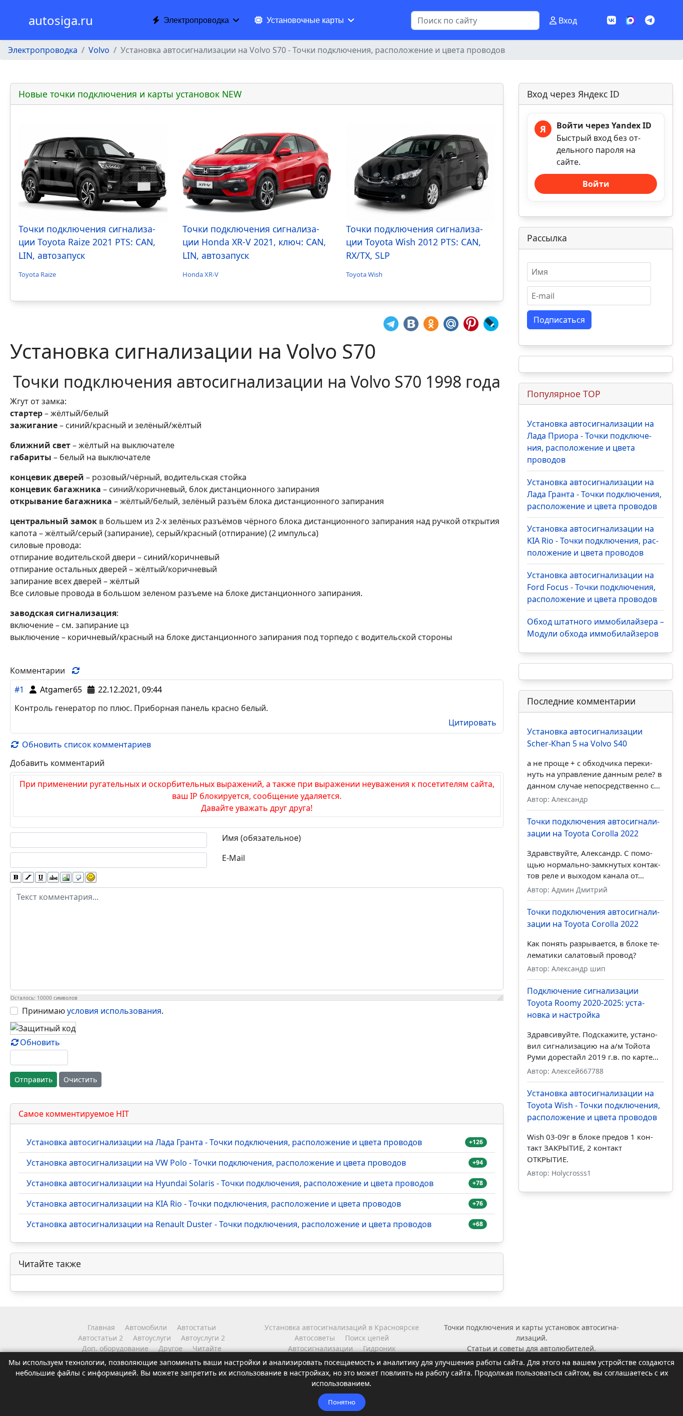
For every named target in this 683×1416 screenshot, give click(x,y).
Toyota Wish (364, 274)
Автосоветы (314, 1338)
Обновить (40, 1042)
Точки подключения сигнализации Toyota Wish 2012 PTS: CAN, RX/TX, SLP (414, 242)
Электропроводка (196, 20)
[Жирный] (16, 877)
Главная (101, 1327)
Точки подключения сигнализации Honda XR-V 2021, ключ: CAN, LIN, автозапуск (254, 242)
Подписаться (559, 319)
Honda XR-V (200, 274)
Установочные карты (305, 20)
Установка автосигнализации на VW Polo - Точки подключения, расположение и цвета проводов (216, 1162)
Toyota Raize (37, 274)
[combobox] (475, 20)
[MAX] (630, 19)
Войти (596, 183)
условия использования (114, 1010)
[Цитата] (78, 877)
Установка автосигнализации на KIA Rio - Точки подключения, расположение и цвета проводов (213, 1203)
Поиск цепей (367, 1338)
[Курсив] (28, 877)
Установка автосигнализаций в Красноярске (341, 1327)
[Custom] (649, 20)
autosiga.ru (60, 20)
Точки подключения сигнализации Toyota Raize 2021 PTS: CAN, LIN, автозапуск (87, 242)
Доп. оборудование (115, 1348)
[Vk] (611, 20)
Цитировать (472, 722)
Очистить (80, 1079)
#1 (19, 689)
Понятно (342, 1402)
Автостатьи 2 (100, 1338)
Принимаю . (93, 1010)
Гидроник (379, 1348)
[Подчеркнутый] (40, 877)
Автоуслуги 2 (203, 1338)
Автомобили (146, 1327)
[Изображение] (66, 877)
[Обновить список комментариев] (76, 670)
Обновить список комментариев (85, 744)
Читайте (207, 1348)
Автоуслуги (152, 1338)
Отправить (33, 1079)
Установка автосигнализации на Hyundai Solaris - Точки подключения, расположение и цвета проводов (230, 1183)
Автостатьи (196, 1327)
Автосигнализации (320, 1348)
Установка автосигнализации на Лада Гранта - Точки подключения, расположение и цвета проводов (224, 1142)
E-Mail (233, 857)
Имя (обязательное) (261, 837)
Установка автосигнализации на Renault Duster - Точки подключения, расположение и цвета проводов (229, 1224)
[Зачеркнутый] (53, 877)
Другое (170, 1348)
